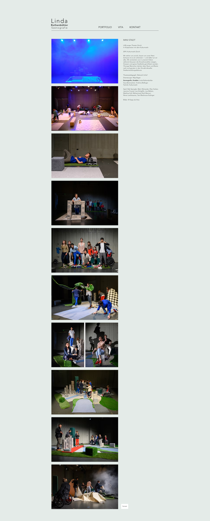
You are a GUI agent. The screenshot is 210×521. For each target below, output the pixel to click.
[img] (84, 61)
